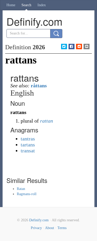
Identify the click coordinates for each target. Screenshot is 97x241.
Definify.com (39, 220)
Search (26, 5)
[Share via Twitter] (64, 46)
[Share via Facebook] (71, 46)
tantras (28, 138)
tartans (28, 144)
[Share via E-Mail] (86, 46)
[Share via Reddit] (79, 46)
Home (10, 5)
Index (42, 5)
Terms (61, 228)
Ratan (21, 189)
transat (28, 150)
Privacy (36, 228)
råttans (39, 85)
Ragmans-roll (26, 194)
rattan (46, 121)
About (49, 228)
